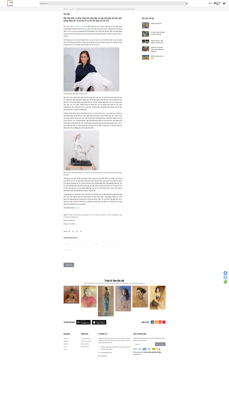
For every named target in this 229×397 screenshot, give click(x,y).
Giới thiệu (66, 341)
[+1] (80, 231)
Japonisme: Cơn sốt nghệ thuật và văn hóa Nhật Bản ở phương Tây (157, 49)
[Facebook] (225, 273)
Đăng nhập (218, 2)
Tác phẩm (104, 199)
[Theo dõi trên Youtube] (160, 322)
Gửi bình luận (69, 265)
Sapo (141, 354)
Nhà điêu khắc (68, 26)
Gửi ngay (161, 344)
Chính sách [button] (84, 334)
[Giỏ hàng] (224, 3)
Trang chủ (66, 338)
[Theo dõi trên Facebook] (152, 322)
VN (209, 3)
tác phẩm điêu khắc (98, 113)
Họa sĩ (120, 123)
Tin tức (65, 349)
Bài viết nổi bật (148, 18)
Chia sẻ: (65, 231)
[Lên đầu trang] (225, 387)
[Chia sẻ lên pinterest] (77, 231)
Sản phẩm (66, 344)
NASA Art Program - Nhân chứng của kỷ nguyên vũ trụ (157, 41)
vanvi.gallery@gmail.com (106, 352)
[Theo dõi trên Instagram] (163, 322)
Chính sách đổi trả (85, 344)
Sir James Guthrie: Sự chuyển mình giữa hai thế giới (158, 33)
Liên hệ (65, 346)
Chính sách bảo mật (85, 338)
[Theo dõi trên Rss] (156, 322)
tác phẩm (91, 45)
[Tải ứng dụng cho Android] (83, 322)
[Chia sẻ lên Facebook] (69, 231)
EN (211, 3)
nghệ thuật (107, 97)
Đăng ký (217, 4)
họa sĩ (115, 113)
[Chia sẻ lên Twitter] (73, 231)
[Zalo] (225, 277)
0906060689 (104, 356)
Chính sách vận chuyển (86, 341)
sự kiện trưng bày (72, 31)
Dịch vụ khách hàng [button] (139, 334)
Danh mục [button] (67, 334)
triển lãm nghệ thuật (101, 26)
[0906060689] (225, 282)
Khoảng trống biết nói (156, 23)
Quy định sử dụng (85, 346)
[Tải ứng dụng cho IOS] (99, 322)
